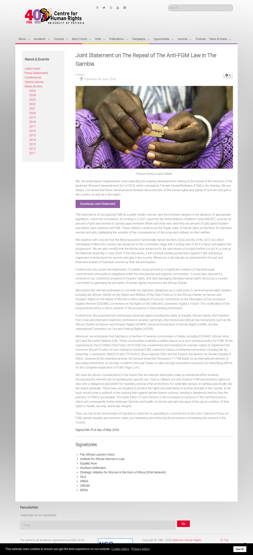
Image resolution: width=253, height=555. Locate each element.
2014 (32, 140)
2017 (32, 126)
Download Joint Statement (97, 204)
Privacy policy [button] (140, 549)
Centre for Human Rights (186, 540)
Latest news (32, 68)
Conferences (33, 77)
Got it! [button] (240, 549)
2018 (32, 122)
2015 (32, 135)
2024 (32, 95)
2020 (32, 113)
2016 (32, 131)
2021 (32, 108)
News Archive (33, 86)
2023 (32, 99)
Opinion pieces (34, 82)
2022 (32, 104)
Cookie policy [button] (120, 549)
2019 (32, 117)
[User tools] (228, 75)
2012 (32, 148)
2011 (32, 153)
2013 (32, 144)
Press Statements (36, 73)
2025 (32, 91)
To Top (224, 540)
